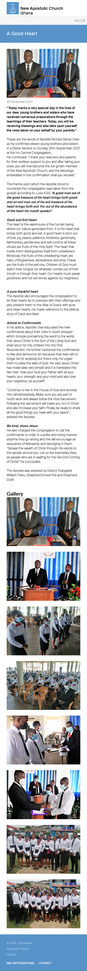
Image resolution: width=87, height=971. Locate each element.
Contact (45, 963)
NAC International (21, 963)
